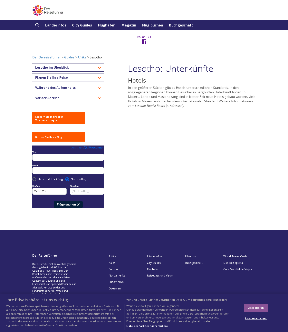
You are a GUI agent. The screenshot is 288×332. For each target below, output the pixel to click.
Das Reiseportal (233, 263)
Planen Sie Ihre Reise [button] (51, 77)
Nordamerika (117, 275)
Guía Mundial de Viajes (237, 269)
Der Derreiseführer (46, 57)
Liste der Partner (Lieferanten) (147, 326)
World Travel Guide (235, 256)
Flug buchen (152, 25)
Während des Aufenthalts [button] (55, 88)
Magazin (128, 25)
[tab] (68, 68)
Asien (112, 263)
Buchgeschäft (181, 25)
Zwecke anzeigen (256, 318)
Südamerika (116, 282)
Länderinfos (55, 25)
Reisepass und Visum (160, 275)
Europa (113, 269)
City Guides (82, 25)
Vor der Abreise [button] (47, 98)
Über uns (191, 256)
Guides (69, 57)
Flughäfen (106, 25)
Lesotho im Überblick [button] (52, 67)
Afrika (82, 57)
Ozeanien (115, 288)
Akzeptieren (256, 307)
